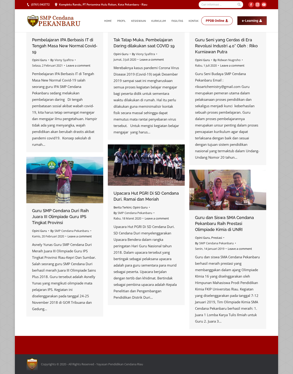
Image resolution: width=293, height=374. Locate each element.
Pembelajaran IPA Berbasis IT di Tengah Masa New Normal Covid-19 (65, 45)
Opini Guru (39, 60)
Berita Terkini (122, 207)
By (61, 60)
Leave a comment (78, 65)
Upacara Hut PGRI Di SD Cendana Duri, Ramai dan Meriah (146, 196)
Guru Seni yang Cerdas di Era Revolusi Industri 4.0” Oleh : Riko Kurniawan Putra (226, 45)
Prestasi (216, 238)
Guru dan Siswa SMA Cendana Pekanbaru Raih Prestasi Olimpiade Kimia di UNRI (224, 223)
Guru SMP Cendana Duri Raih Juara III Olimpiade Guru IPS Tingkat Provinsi (60, 216)
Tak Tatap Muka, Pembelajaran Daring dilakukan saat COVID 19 (144, 42)
